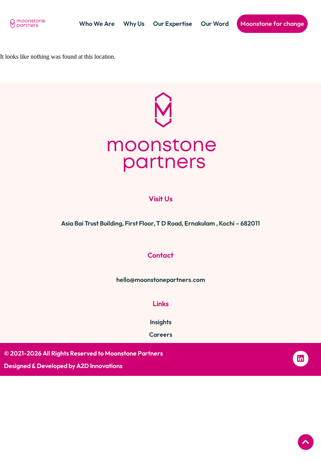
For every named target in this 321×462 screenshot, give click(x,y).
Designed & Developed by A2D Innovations (63, 366)
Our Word (215, 23)
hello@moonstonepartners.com (160, 279)
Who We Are (97, 23)
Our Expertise (172, 23)
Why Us (133, 23)
